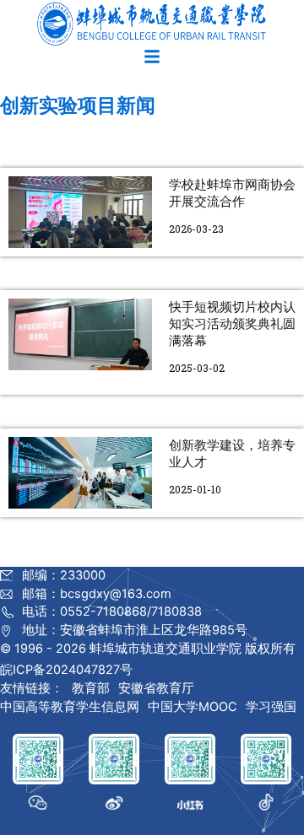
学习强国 (271, 706)
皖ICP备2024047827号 (66, 669)
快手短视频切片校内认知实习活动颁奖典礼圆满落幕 (232, 323)
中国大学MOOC (192, 706)
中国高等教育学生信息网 (69, 706)
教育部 (91, 688)
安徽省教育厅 (156, 688)
